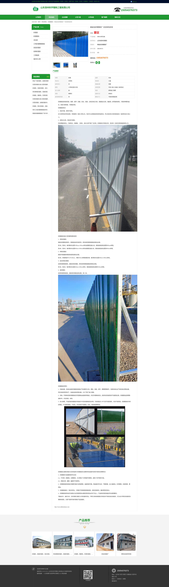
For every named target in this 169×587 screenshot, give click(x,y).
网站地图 (64, 573)
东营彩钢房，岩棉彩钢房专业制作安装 (41, 102)
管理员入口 (58, 573)
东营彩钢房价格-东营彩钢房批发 (41, 99)
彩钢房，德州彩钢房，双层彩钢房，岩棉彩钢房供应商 (41, 106)
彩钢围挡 (50, 22)
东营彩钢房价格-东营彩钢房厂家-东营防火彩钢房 (41, 84)
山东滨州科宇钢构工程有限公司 (57, 571)
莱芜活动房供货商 (84, 554)
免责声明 (52, 573)
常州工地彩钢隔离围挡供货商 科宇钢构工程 (41, 109)
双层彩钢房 (37, 47)
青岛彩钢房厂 (63, 554)
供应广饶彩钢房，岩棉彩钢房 (41, 81)
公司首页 (38, 17)
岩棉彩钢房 (37, 51)
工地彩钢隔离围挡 (39, 44)
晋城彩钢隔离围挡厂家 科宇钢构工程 (41, 113)
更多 (48, 76)
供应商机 (51, 17)
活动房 (36, 40)
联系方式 (117, 17)
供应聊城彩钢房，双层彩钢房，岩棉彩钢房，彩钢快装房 (41, 91)
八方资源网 (46, 573)
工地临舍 (36, 55)
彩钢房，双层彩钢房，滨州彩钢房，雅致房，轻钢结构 (41, 88)
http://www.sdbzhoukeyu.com (62, 507)
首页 (39, 22)
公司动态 (91, 17)
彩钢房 (36, 32)
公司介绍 (78, 17)
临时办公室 (37, 59)
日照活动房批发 (105, 554)
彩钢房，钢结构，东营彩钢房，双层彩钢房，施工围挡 (41, 95)
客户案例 (104, 17)
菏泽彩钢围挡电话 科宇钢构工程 (126, 554)
